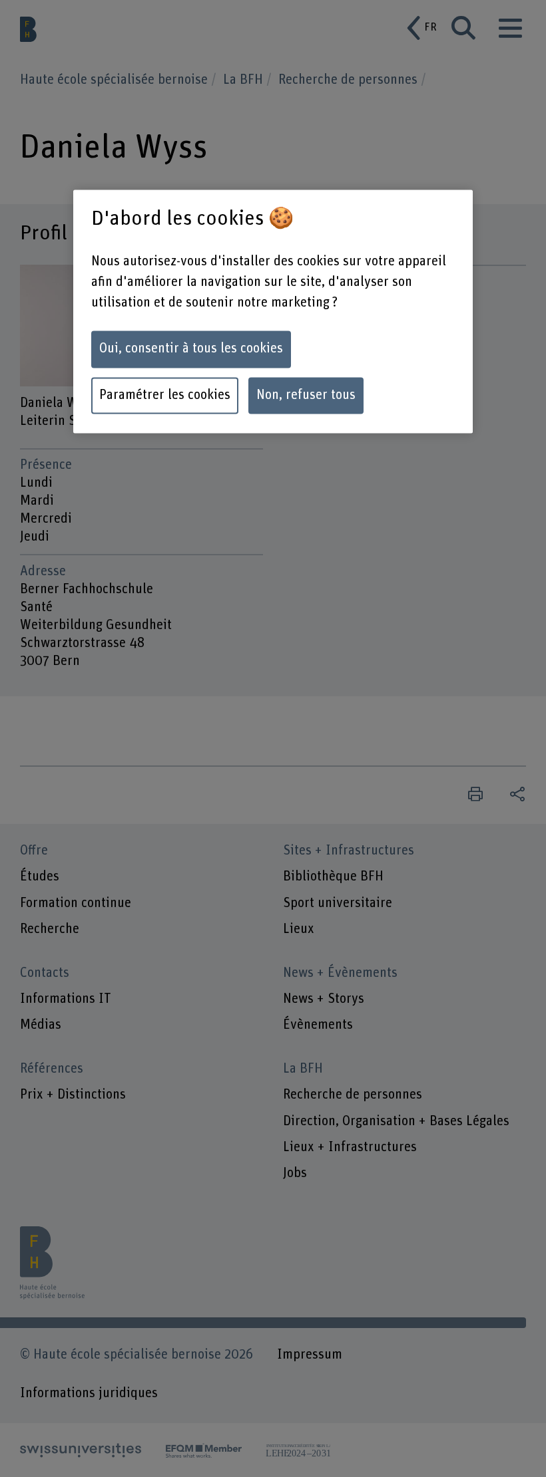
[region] (273, 312)
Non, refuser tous (306, 395)
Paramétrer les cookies (164, 395)
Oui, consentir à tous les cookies (191, 349)
